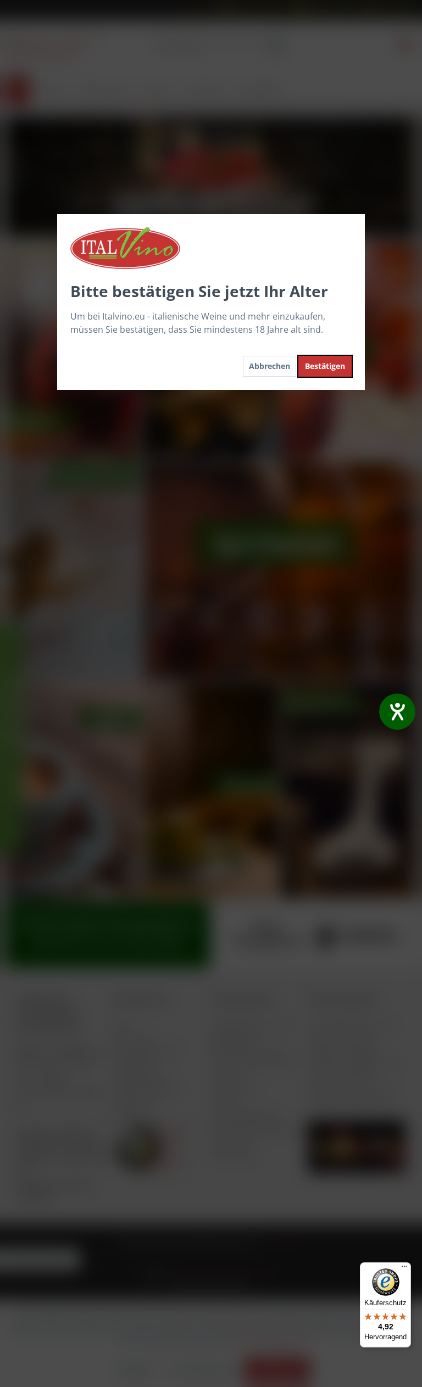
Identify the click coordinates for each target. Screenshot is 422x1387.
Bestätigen (325, 366)
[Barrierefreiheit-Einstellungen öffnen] (397, 712)
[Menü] (404, 1269)
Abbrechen (269, 366)
